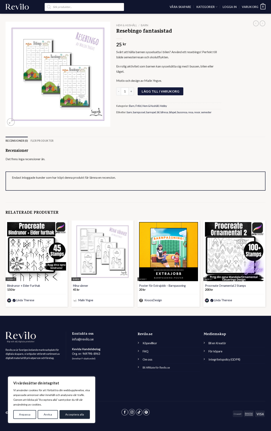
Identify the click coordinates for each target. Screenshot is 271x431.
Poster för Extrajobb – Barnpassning (162, 285)
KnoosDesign (153, 300)
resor (197, 112)
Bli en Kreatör (217, 343)
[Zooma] (11, 122)
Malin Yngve (85, 300)
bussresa (182, 112)
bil (158, 112)
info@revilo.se (83, 339)
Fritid (138, 105)
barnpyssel (139, 112)
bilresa (164, 112)
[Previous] (6, 265)
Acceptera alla (74, 414)
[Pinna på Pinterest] (118, 123)
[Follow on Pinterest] (146, 412)
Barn (144, 25)
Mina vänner (80, 285)
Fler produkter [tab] (42, 140)
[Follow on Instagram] (132, 412)
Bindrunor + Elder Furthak (23, 285)
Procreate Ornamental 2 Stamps (225, 285)
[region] (51, 399)
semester (206, 112)
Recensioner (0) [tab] (17, 140)
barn (129, 112)
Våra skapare (180, 7)
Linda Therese (25, 300)
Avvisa (48, 414)
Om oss (147, 359)
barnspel (151, 112)
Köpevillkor (150, 343)
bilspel (172, 112)
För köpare (215, 351)
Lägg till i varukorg (160, 91)
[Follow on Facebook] (124, 412)
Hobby (163, 105)
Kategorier (205, 7)
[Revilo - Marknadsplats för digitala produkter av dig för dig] (17, 7)
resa (190, 112)
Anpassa (24, 414)
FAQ (145, 351)
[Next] (265, 265)
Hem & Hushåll (126, 25)
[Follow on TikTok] (139, 412)
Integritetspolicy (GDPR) (224, 359)
